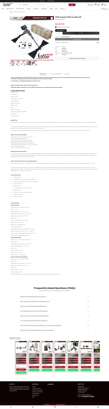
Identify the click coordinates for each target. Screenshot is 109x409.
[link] (20, 342)
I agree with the (63, 36)
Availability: (57, 46)
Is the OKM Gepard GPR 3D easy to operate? (54, 321)
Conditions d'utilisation (36, 388)
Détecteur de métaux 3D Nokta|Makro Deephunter (53, 355)
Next (53, 38)
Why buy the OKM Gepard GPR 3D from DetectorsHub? (54, 330)
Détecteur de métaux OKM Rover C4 (93, 355)
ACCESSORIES (44, 8)
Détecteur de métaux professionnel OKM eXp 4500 (67, 355)
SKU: (56, 48)
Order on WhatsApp (61, 30)
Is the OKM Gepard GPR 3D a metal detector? (54, 311)
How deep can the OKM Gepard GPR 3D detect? (54, 301)
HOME (3, 8)
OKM (71, 53)
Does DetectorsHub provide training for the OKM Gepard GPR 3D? (54, 325)
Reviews (67, 74)
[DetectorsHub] (7, 5)
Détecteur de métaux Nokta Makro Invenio (15, 355)
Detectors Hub (53, 404)
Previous (11, 38)
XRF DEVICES (35, 8)
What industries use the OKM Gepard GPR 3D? (54, 316)
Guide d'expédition (35, 393)
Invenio (12, 367)
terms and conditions (66, 36)
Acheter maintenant (77, 39)
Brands (51, 8)
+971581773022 (105, 9)
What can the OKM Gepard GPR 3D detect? (54, 306)
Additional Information (55, 74)
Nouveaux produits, (66, 53)
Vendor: (56, 51)
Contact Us (62, 8)
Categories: (57, 53)
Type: (56, 49)
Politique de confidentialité (37, 391)
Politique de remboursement (37, 390)
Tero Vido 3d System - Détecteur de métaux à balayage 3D (80, 355)
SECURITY (29, 8)
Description (43, 74)
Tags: (56, 54)
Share (98, 42)
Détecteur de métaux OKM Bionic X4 (28, 355)
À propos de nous (35, 395)
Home (11, 12)
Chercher (34, 386)
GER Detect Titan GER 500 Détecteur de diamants (41, 355)
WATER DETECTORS (20, 8)
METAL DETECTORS (9, 8)
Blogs (56, 8)
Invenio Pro (17, 367)
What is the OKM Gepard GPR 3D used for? (54, 297)
